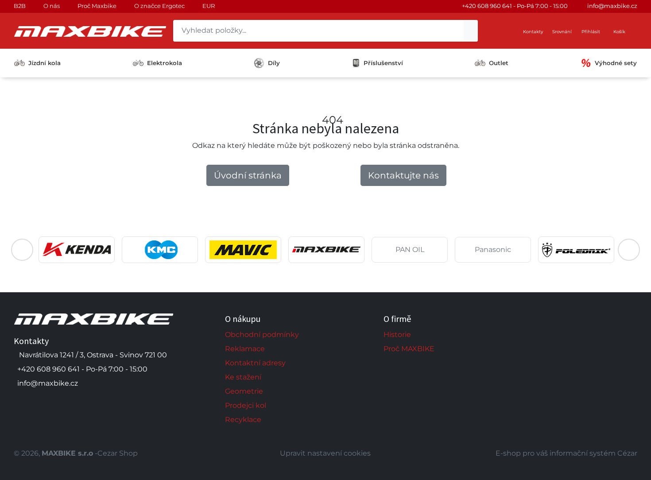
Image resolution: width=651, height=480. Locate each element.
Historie (397, 334)
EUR (208, 5)
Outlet (498, 62)
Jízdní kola (44, 62)
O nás (51, 5)
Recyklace (243, 419)
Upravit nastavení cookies (325, 453)
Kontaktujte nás (403, 175)
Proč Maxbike (97, 5)
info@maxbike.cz (612, 5)
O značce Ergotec (159, 5)
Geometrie (244, 391)
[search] (471, 31)
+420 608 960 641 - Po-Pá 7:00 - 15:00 (515, 5)
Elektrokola (164, 62)
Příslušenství (383, 62)
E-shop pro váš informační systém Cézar (566, 453)
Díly (274, 62)
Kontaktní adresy (255, 363)
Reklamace (245, 349)
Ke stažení (243, 377)
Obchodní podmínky (262, 334)
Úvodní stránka (248, 175)
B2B (20, 5)
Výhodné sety (616, 62)
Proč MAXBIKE (409, 349)
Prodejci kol (245, 405)
